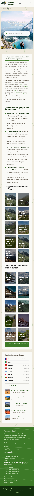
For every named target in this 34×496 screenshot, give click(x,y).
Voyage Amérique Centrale (11, 469)
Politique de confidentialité (11, 450)
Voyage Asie (7, 475)
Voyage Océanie (8, 482)
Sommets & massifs (9, 458)
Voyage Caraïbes (9, 477)
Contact (17, 492)
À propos (6, 446)
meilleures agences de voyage (12, 437)
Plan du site (7, 448)
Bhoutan (25, 94)
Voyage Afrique (8, 467)
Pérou (15, 90)
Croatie (16, 38)
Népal (26, 86)
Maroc (21, 84)
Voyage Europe (8, 479)
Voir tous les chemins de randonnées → (17, 345)
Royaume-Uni (25, 38)
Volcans (6, 460)
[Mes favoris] (25, 3)
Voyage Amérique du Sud (11, 473)
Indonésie (7, 38)
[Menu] (19, 3)
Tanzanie (18, 92)
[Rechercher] (31, 3)
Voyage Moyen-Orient (10, 481)
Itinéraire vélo (8, 455)
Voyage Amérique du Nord (11, 471)
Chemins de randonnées (11, 456)
